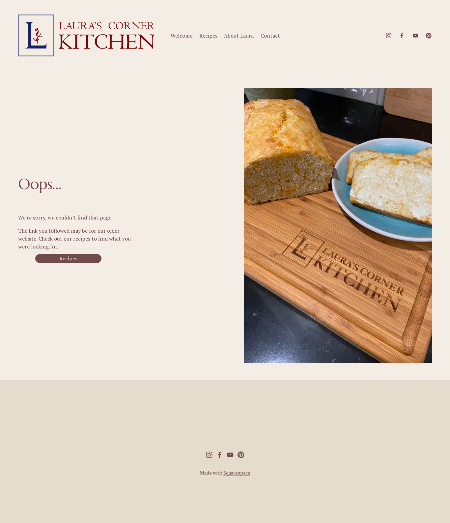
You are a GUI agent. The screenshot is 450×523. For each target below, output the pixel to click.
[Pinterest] (428, 35)
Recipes (208, 35)
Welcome (181, 35)
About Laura (239, 35)
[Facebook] (402, 35)
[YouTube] (415, 35)
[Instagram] (388, 35)
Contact (270, 35)
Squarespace (236, 473)
